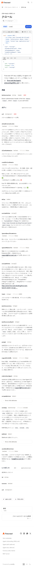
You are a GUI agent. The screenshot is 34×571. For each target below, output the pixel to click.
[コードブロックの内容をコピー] (30, 32)
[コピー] (23, 26)
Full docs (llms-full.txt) (9, 550)
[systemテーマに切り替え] (23, 564)
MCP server (6, 554)
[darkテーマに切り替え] (30, 564)
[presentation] (17, 43)
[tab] (4, 58)
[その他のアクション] (32, 2)
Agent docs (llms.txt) (8, 547)
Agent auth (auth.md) (9, 544)
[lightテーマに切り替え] (27, 564)
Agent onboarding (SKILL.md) (11, 541)
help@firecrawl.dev (18, 459)
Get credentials (7, 538)
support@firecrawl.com (9, 255)
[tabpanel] (17, 65)
